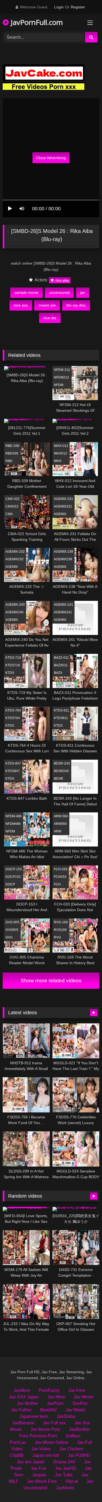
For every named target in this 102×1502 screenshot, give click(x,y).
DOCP (10, 884)
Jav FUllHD (79, 1455)
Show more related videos (51, 980)
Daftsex (73, 1436)
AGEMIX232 (14, 559)
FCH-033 (60, 869)
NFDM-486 (13, 816)
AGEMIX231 (63, 506)
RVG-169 (61, 922)
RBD (9, 461)
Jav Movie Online (51, 1442)
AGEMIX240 (14, 612)
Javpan (39, 1475)
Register (78, 7)
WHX (57, 461)
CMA (9, 514)
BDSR (58, 778)
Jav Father (21, 1410)
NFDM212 (61, 377)
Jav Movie (83, 1397)
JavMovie (65, 1487)
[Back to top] (85, 1486)
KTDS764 (12, 718)
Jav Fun (38, 1468)
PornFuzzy (49, 1390)
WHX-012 (61, 446)
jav (82, 292)
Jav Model (75, 1410)
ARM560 (60, 824)
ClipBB (17, 1455)
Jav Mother (27, 1403)
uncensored (59, 292)
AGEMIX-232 (15, 552)
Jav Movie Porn (45, 1429)
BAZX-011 (61, 658)
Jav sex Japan (31, 1462)
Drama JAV (64, 1462)
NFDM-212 (62, 370)
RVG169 (60, 930)
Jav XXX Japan (24, 1397)
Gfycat (72, 1481)
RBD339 (11, 453)
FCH (57, 884)
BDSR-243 (62, 763)
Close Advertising (51, 158)
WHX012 (60, 453)
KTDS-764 (13, 710)
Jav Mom (56, 1397)
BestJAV (48, 1410)
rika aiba (61, 280)
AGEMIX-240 (15, 605)
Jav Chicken (71, 1449)
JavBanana (23, 1423)
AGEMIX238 (63, 559)
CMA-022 (12, 499)
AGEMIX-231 (63, 499)
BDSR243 (61, 771)
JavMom (22, 1390)
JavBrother (79, 1429)
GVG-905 (12, 922)
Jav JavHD (65, 1468)
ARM (57, 831)
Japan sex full (45, 1455)
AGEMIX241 (63, 612)
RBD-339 (12, 446)
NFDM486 (13, 824)
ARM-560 (61, 816)
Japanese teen (34, 1416)
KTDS (9, 673)
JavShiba (66, 1416)
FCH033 (60, 877)
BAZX (58, 673)
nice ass (21, 305)
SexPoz (80, 1403)
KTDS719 (12, 665)
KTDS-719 (13, 658)
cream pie (47, 305)
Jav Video (41, 1449)
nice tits (49, 318)
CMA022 (11, 506)
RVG (57, 937)
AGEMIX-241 (63, 605)
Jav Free (76, 1390)
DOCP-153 (13, 869)
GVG (9, 937)
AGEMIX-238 (63, 552)
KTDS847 (12, 771)
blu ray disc (76, 305)
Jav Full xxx (54, 1423)
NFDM (58, 385)
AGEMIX (60, 514)
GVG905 (11, 930)
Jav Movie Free (42, 1481)
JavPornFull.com (36, 22)
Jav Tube (64, 1475)
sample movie (26, 292)
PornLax (18, 1442)
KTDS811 (61, 718)
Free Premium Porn (38, 1436)
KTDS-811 (61, 710)
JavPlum (55, 1403)
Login (59, 7)
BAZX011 (61, 665)
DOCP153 (13, 877)
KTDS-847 (13, 763)
